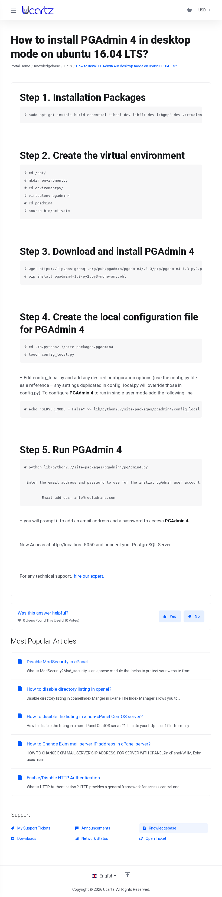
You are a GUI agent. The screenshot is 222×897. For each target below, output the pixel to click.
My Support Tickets (33, 828)
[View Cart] (190, 10)
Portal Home (20, 66)
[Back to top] (128, 874)
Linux (68, 66)
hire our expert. (89, 576)
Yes (173, 616)
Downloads (26, 838)
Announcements (95, 828)
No (197, 616)
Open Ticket (155, 838)
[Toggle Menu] (13, 10)
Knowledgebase (47, 66)
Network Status (94, 838)
